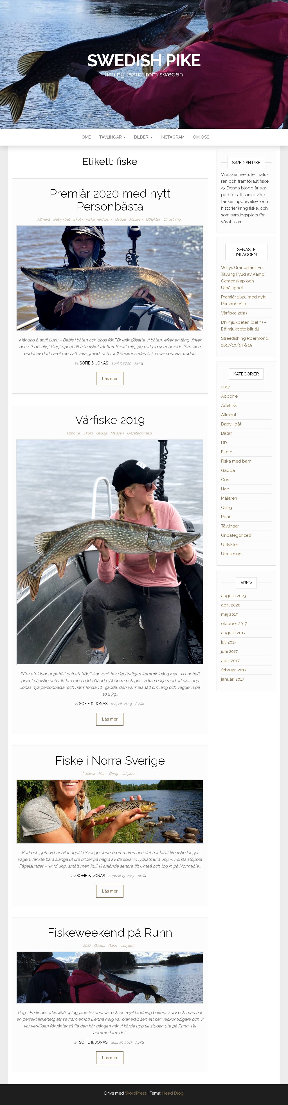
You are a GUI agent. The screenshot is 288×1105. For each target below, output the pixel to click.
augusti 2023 (233, 595)
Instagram (172, 137)
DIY (224, 442)
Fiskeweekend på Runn (110, 932)
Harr (101, 773)
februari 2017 (233, 669)
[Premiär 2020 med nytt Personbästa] (109, 277)
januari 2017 (232, 679)
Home (85, 137)
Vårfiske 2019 (110, 420)
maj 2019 (229, 614)
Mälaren (135, 219)
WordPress (136, 1093)
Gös (225, 479)
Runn (112, 945)
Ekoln (77, 219)
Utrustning (172, 219)
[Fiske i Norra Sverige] (109, 811)
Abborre (73, 433)
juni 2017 (229, 651)
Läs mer (110, 378)
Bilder (142, 137)
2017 (87, 945)
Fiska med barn (98, 219)
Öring (113, 773)
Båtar (226, 433)
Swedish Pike (144, 60)
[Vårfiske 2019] (109, 551)
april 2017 (230, 660)
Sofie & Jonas (94, 363)
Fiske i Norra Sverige (110, 760)
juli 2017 (228, 642)
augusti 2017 (233, 632)
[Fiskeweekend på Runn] (109, 977)
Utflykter (153, 219)
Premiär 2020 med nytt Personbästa (110, 200)
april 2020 (230, 605)
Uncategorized (139, 433)
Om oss (201, 137)
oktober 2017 (234, 623)
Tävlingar (111, 137)
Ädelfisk (88, 773)
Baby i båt (61, 219)
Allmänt (43, 219)
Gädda (120, 219)
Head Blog (173, 1093)
